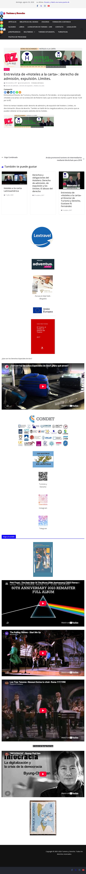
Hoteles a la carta (39, 86)
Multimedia (28, 32)
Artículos (12, 22)
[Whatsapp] (17, 92)
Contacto (59, 27)
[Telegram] (14, 92)
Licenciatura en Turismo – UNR (40, 27)
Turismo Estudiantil (46, 32)
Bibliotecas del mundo (29, 22)
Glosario (12, 27)
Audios (7, 69)
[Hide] (1, 35)
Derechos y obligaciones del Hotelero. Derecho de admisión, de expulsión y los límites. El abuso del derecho (42, 183)
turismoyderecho (25, 83)
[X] (8, 92)
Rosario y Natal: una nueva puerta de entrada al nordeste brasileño (56, 3)
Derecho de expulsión (26, 86)
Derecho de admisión (11, 86)
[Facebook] (5, 92)
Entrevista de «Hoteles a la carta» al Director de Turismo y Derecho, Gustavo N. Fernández (71, 199)
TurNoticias (63, 32)
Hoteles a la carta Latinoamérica (13, 189)
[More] (20, 92)
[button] (34, 31)
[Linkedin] (11, 92)
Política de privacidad (17, 37)
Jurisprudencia (14, 32)
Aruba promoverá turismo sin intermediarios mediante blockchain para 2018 (64, 158)
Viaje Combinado (11, 157)
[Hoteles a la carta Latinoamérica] (14, 173)
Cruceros (45, 22)
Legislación (71, 27)
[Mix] (1, 22)
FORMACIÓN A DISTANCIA (62, 22)
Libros (21, 27)
